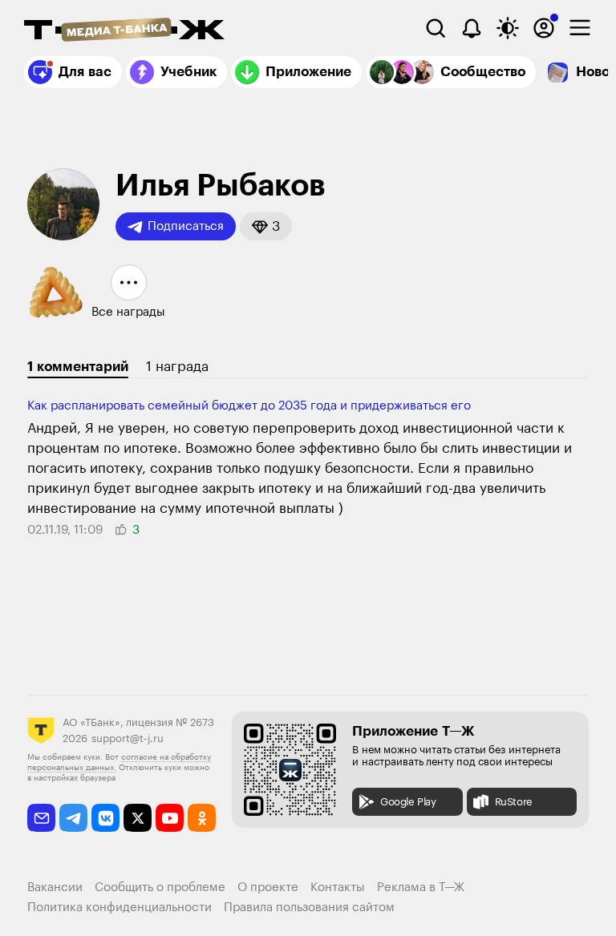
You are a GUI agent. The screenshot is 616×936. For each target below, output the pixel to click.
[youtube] (170, 818)
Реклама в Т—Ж (420, 888)
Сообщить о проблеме (160, 888)
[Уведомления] (472, 28)
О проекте (267, 888)
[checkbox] (580, 28)
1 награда (177, 366)
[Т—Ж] (124, 31)
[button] (266, 226)
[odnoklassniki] (202, 818)
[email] (41, 818)
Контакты (337, 888)
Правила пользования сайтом (309, 908)
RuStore (514, 802)
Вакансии (55, 888)
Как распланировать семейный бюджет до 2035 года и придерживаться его (249, 406)
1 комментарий (77, 366)
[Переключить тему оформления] (508, 28)
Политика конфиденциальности (119, 908)
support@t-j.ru (127, 738)
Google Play (408, 802)
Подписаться (186, 226)
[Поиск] (436, 28)
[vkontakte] (105, 818)
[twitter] (138, 818)
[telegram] (73, 818)
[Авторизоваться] (544, 28)
